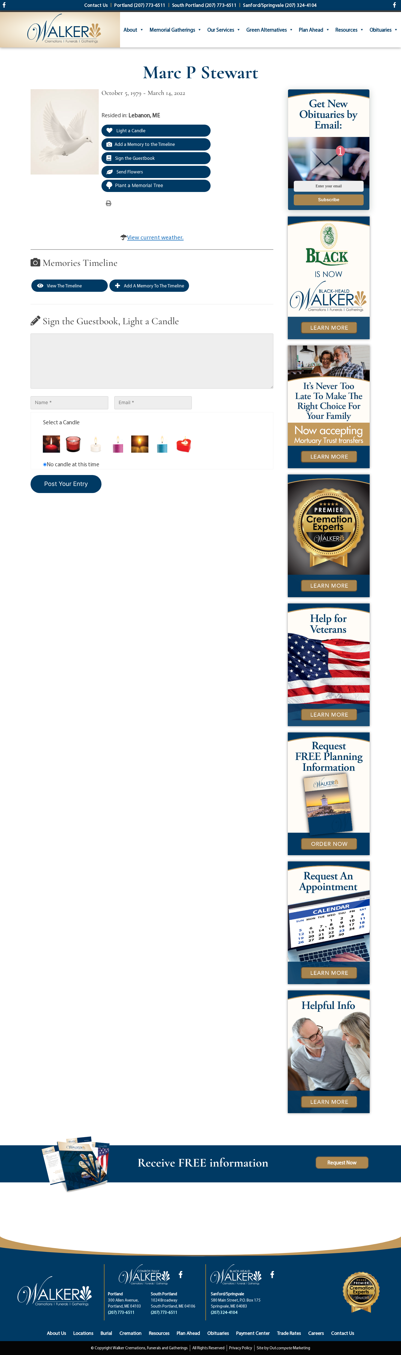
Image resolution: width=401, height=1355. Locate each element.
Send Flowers (129, 172)
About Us (56, 1333)
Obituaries (380, 29)
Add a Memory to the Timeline (145, 144)
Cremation (130, 1333)
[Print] (108, 203)
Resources (346, 29)
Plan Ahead (311, 29)
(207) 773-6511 (121, 1312)
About (130, 29)
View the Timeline (64, 286)
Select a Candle (61, 422)
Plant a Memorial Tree (139, 185)
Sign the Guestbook (134, 158)
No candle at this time (73, 464)
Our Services (220, 29)
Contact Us (342, 1333)
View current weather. (155, 237)
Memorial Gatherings (172, 29)
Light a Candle (130, 130)
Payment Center (253, 1333)
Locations (83, 1333)
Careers (316, 1333)
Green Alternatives (266, 29)
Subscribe (328, 199)
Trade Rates (289, 1333)
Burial (106, 1333)
